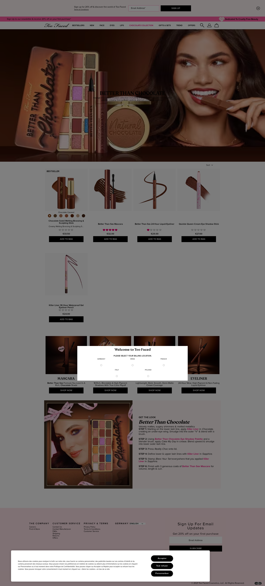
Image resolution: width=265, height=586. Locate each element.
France (164, 359)
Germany (101, 359)
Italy (117, 370)
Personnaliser (162, 573)
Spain (132, 359)
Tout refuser (162, 566)
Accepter (162, 558)
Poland (148, 370)
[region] (110, 566)
